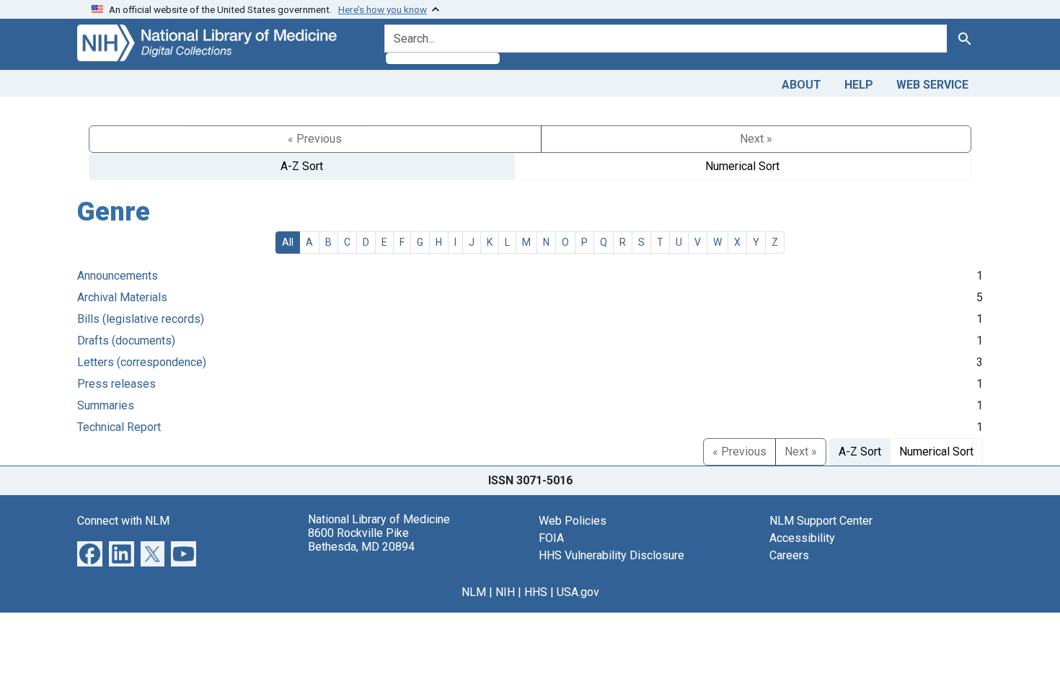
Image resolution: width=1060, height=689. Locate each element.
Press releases (116, 384)
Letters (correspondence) (141, 362)
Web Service (932, 85)
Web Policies (572, 521)
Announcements (117, 276)
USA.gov (578, 592)
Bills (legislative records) (140, 319)
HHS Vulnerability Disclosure (611, 555)
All (287, 242)
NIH (505, 592)
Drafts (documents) (126, 340)
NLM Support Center (821, 521)
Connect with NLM (123, 521)
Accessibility (802, 538)
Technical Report (119, 427)
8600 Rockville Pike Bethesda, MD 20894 (361, 540)
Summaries (105, 405)
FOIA (551, 538)
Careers (789, 555)
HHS (535, 592)
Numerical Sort (742, 166)
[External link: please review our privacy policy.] (89, 552)
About (801, 85)
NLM (473, 592)
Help (858, 85)
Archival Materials (122, 297)
